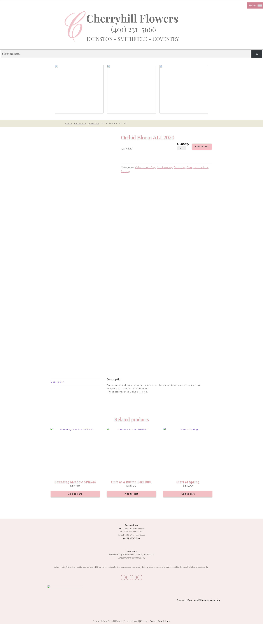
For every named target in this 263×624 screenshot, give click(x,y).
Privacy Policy (148, 621)
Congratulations (198, 167)
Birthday (94, 123)
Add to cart (202, 146)
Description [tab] (57, 382)
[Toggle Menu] (260, 5)
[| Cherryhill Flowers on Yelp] (139, 577)
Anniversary (165, 167)
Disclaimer (164, 621)
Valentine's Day (145, 167)
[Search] (256, 54)
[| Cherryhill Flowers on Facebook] (134, 577)
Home (68, 123)
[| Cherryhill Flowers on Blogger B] (123, 577)
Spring (125, 171)
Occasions (80, 123)
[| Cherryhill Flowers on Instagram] (128, 577)
